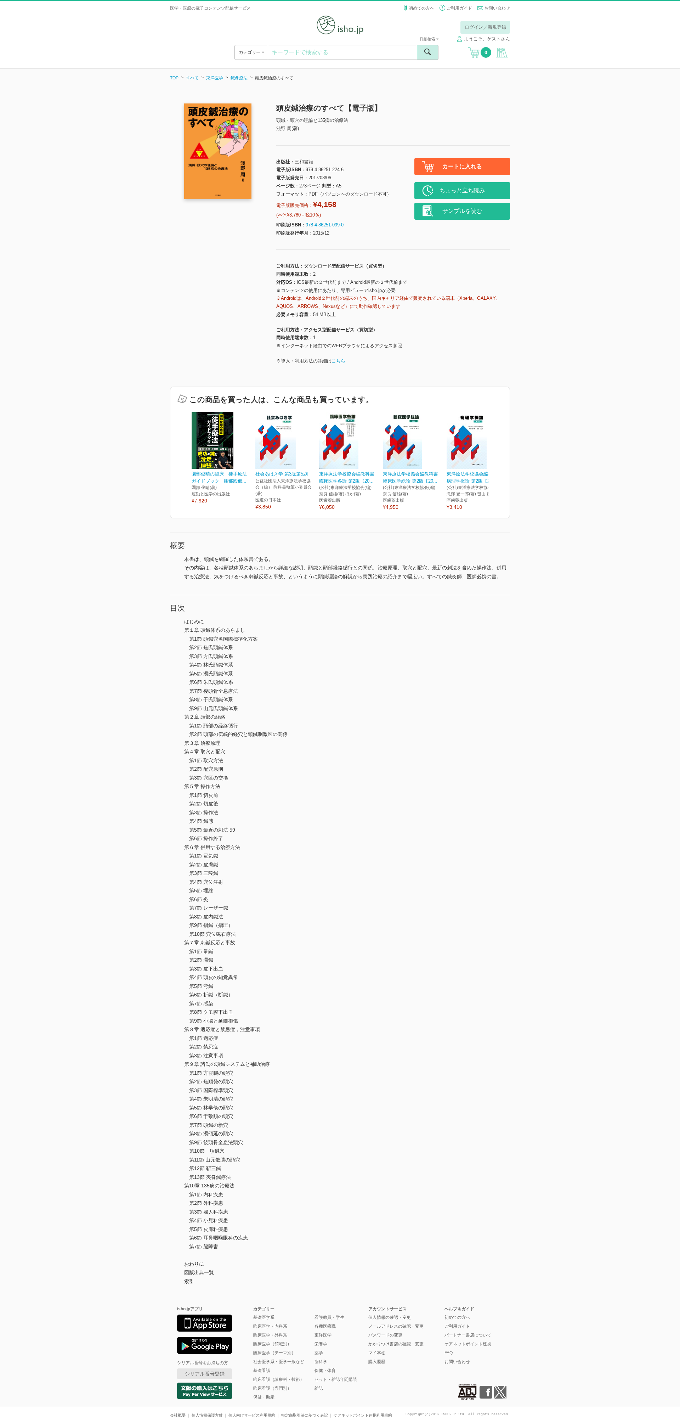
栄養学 (320, 1344)
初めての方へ (421, 8)
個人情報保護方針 (207, 1415)
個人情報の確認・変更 (389, 1317)
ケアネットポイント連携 (467, 1344)
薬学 (318, 1352)
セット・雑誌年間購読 (335, 1379)
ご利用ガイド (459, 8)
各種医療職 (325, 1326)
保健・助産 (263, 1397)
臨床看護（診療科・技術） (278, 1379)
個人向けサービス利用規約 (251, 1415)
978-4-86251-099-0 (325, 224)
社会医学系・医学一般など (278, 1361)
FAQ (448, 1352)
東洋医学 (214, 77)
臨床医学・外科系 (270, 1335)
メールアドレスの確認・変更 (396, 1326)
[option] (223, 458)
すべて (192, 77)
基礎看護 (261, 1370)
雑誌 (318, 1388)
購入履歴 (376, 1361)
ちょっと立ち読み (462, 190)
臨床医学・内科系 (270, 1326)
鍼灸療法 (239, 77)
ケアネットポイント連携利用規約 (363, 1415)
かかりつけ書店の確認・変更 (396, 1344)
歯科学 (320, 1361)
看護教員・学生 (329, 1317)
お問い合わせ (497, 8)
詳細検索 (428, 39)
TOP (174, 77)
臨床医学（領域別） (272, 1344)
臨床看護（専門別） (272, 1388)
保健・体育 (325, 1370)
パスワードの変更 (385, 1335)
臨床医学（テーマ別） (274, 1352)
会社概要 (178, 1415)
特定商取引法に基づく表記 (304, 1415)
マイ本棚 (376, 1352)
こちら (338, 361)
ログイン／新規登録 (485, 27)
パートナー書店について (467, 1335)
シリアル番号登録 (205, 1374)
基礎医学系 (263, 1317)
